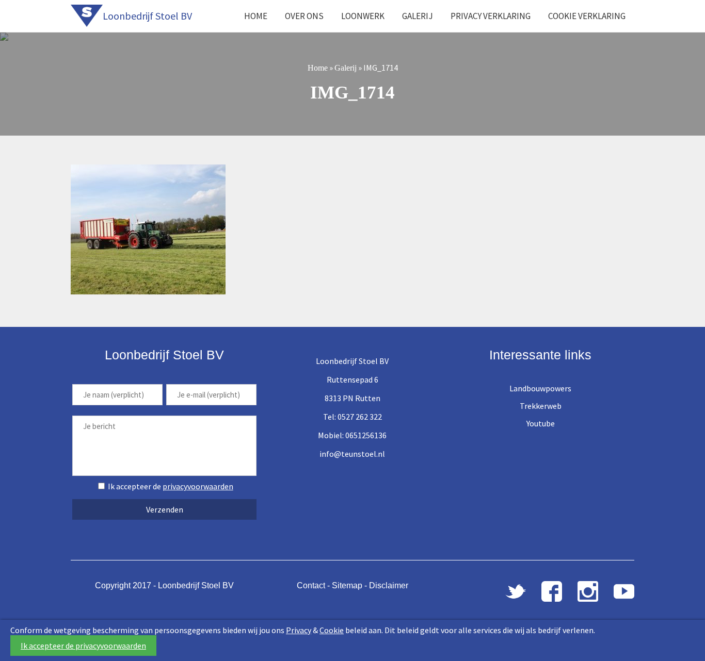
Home (255, 16)
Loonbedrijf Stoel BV (147, 15)
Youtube (540, 423)
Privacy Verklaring (491, 16)
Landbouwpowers (540, 388)
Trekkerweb (541, 406)
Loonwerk (362, 16)
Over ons (304, 16)
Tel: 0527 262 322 (352, 416)
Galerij (417, 16)
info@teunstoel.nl (352, 454)
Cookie (331, 630)
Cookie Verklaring (587, 16)
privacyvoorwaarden (198, 486)
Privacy (298, 630)
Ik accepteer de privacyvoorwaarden (83, 645)
